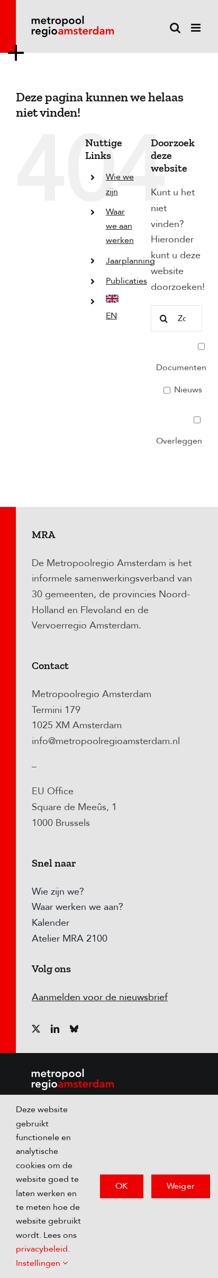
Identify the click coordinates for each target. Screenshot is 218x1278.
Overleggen (179, 441)
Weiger (181, 1186)
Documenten (181, 367)
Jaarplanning (130, 261)
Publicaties (126, 281)
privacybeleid (42, 1249)
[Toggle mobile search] (175, 27)
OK (121, 1186)
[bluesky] (74, 1029)
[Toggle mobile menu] (196, 27)
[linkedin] (55, 1029)
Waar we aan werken (120, 226)
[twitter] (36, 1029)
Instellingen (39, 1263)
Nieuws (187, 390)
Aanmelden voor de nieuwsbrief (100, 997)
